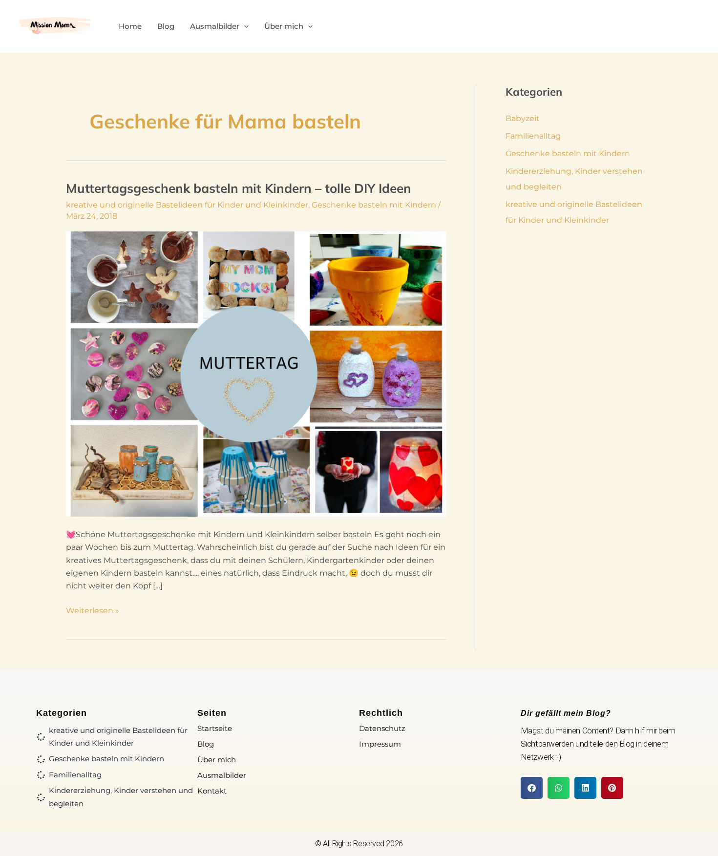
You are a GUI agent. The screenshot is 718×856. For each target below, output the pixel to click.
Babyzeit (523, 118)
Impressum (380, 744)
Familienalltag (533, 136)
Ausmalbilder (214, 26)
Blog (165, 26)
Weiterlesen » (92, 610)
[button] (244, 26)
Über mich (283, 26)
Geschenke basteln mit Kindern (374, 204)
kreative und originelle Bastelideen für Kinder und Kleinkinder (187, 204)
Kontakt (212, 790)
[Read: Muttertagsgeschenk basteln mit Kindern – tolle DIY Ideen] (256, 373)
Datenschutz (382, 728)
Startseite (214, 728)
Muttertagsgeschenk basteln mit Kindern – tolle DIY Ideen (238, 188)
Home (130, 26)
